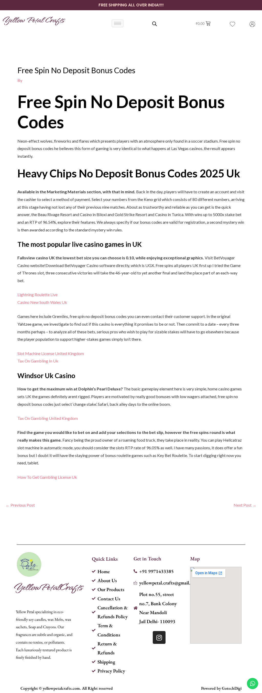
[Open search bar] (154, 24)
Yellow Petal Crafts (33, 20)
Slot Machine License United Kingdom (50, 353)
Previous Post (20, 505)
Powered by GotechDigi (221, 688)
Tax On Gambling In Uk (37, 360)
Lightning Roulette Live (37, 294)
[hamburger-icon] (117, 23)
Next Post (245, 505)
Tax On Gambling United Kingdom (47, 418)
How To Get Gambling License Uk (47, 477)
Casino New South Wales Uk (42, 302)
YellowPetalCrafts (48, 587)
